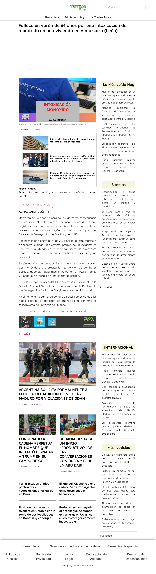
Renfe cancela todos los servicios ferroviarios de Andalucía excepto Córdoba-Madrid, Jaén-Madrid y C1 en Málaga (118, 131)
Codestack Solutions (83, 565)
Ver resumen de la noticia (35, 204)
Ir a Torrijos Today (100, 17)
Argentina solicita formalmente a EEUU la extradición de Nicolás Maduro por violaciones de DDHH (118, 410)
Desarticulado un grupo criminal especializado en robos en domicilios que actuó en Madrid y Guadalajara (118, 199)
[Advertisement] (78, 56)
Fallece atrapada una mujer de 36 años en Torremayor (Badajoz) (118, 523)
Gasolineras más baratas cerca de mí (75, 546)
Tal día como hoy (75, 17)
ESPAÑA (24, 334)
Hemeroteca (52, 17)
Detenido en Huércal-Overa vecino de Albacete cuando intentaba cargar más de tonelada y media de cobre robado (118, 271)
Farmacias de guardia (122, 546)
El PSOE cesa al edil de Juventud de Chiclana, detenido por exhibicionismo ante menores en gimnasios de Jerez (118, 219)
